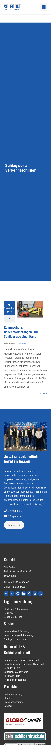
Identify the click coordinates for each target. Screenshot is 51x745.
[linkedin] (23, 593)
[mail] (35, 593)
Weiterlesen (43, 393)
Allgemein (20, 343)
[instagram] (17, 593)
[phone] (40, 593)
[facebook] (12, 593)
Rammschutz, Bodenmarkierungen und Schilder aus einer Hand (21, 331)
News (25, 343)
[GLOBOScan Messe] (23, 714)
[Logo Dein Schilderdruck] (25, 733)
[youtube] (6, 593)
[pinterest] (29, 593)
